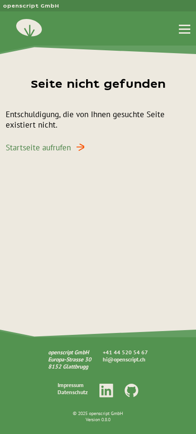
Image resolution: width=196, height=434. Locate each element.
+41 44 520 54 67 (125, 352)
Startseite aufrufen (38, 147)
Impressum (71, 384)
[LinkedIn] (106, 390)
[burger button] (184, 28)
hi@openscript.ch (124, 359)
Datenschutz (73, 392)
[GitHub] (131, 390)
